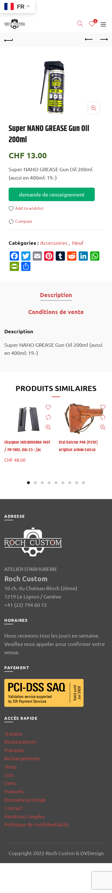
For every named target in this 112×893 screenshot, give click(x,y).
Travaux (13, 733)
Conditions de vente (56, 311)
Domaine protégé (25, 799)
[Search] (80, 23)
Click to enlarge (93, 108)
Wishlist (95, 21)
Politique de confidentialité (36, 824)
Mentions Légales (24, 816)
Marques (14, 750)
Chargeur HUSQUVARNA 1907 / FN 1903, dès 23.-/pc (27, 446)
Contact (13, 808)
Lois (9, 775)
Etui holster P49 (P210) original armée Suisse (78, 446)
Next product (103, 39)
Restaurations (20, 741)
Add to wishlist (29, 208)
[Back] (8, 39)
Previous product (89, 39)
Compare (23, 221)
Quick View (48, 427)
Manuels (14, 791)
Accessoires (53, 243)
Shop (10, 766)
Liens (10, 783)
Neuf (78, 243)
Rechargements (22, 758)
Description (56, 295)
